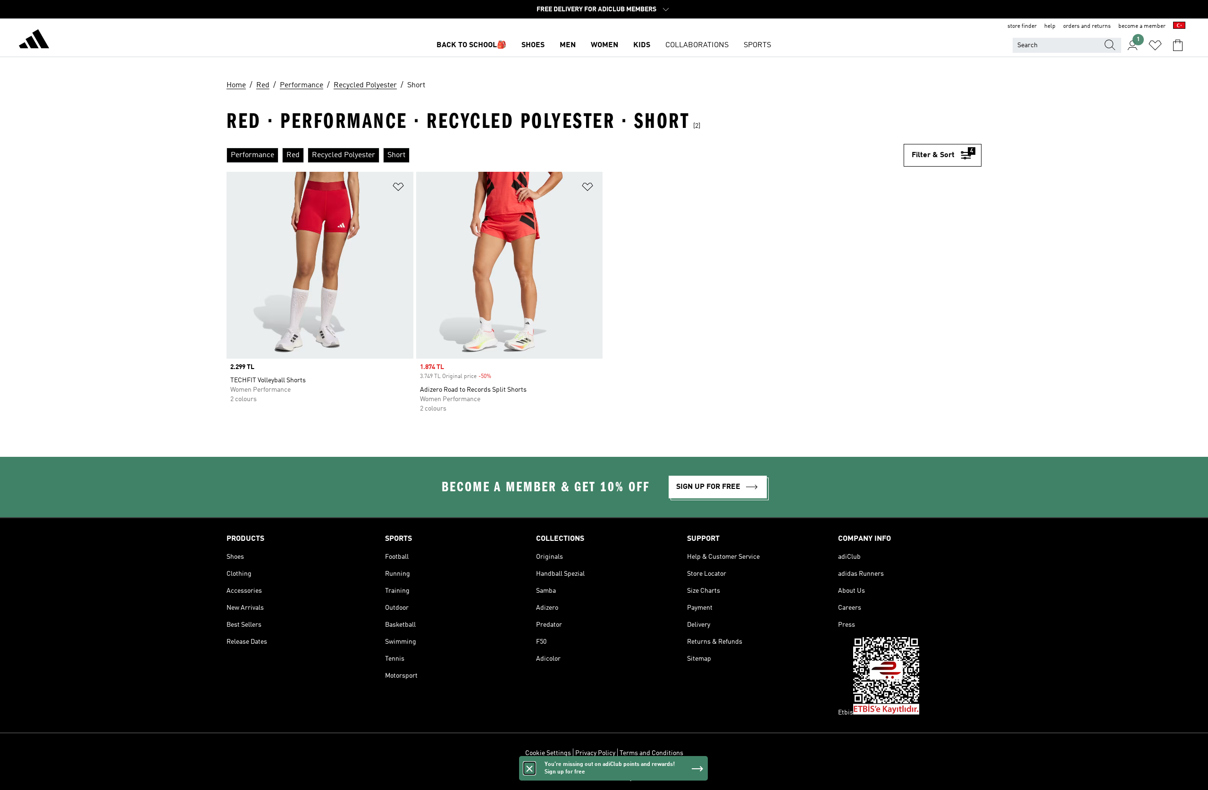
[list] (565, 155)
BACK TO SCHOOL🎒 (471, 45)
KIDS (641, 45)
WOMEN (604, 45)
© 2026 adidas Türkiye (604, 777)
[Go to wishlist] (1155, 45)
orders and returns (1087, 26)
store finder (1022, 26)
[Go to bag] (1177, 45)
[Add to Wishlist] (398, 188)
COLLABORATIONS (697, 45)
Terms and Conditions (651, 753)
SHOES (533, 45)
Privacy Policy (595, 753)
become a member (1142, 26)
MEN (568, 45)
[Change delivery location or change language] (1179, 26)
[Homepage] (34, 40)
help (1050, 26)
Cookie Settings (548, 753)
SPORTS (757, 45)
